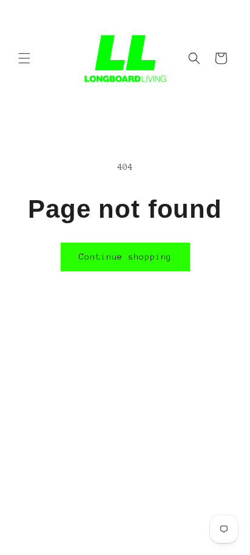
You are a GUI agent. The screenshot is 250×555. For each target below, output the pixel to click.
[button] (24, 58)
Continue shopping (125, 256)
